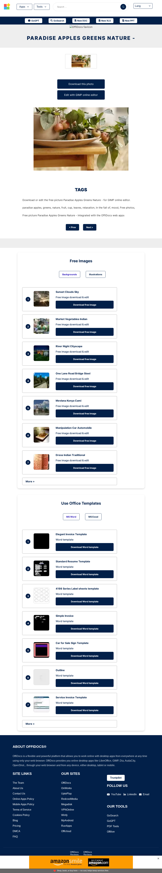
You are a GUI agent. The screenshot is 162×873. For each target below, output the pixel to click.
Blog (15, 820)
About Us (18, 788)
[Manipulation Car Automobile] (42, 441)
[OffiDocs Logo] (7, 7)
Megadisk (66, 804)
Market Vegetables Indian (71, 319)
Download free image (84, 304)
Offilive (111, 831)
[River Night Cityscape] (42, 360)
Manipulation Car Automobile (74, 427)
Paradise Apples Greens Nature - (81, 38)
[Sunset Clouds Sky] (42, 305)
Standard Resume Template (73, 561)
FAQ (15, 836)
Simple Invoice (65, 615)
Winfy (64, 815)
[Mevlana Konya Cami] (42, 414)
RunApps (66, 825)
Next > (89, 227)
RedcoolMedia (69, 799)
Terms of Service (22, 809)
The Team (18, 782)
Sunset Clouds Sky (67, 291)
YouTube (116, 794)
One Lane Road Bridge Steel (73, 373)
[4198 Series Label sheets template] (42, 602)
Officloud (66, 831)
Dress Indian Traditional (70, 455)
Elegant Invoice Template (71, 534)
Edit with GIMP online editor (81, 94)
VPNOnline (67, 809)
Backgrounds (69, 274)
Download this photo (81, 84)
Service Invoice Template (71, 697)
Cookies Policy (21, 815)
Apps (22, 6)
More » (30, 481)
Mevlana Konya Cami (68, 400)
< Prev (72, 227)
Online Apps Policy (23, 799)
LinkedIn (132, 794)
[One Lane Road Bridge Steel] (42, 387)
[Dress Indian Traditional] (42, 468)
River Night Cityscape (69, 346)
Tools (40, 6)
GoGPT (111, 821)
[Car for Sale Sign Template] (42, 656)
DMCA (16, 831)
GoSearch (112, 815)
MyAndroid (67, 820)
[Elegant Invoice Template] (42, 548)
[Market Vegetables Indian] (42, 333)
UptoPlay (66, 793)
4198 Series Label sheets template (77, 588)
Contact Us (19, 793)
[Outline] (42, 684)
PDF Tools (113, 826)
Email (146, 794)
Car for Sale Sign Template (72, 643)
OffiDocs (66, 782)
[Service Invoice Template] (42, 711)
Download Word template (84, 547)
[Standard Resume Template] (42, 575)
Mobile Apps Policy (23, 804)
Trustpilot (116, 777)
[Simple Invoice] (42, 629)
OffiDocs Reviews (74, 853)
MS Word (71, 516)
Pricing (17, 825)
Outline (60, 670)
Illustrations (95, 274)
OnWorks (66, 788)
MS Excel (93, 516)
